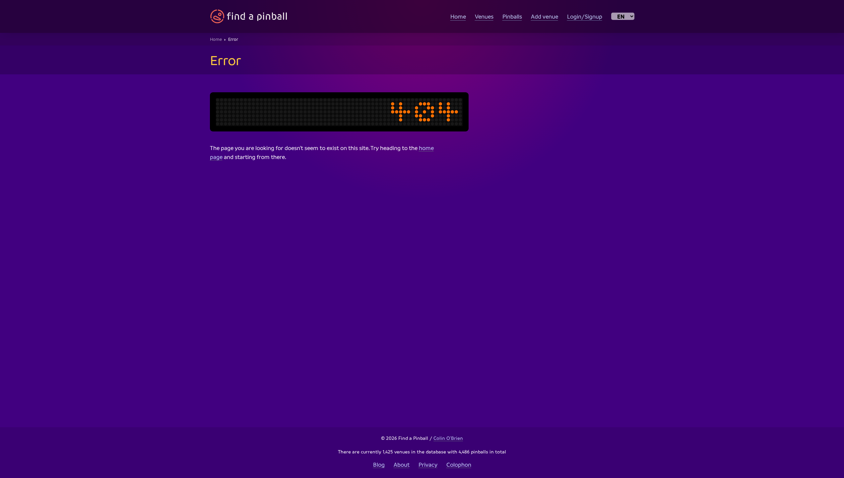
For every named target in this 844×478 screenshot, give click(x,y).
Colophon (458, 464)
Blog (379, 464)
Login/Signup (584, 16)
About (402, 464)
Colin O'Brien (448, 438)
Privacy (428, 464)
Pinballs (512, 16)
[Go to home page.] (249, 16)
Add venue (544, 16)
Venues (484, 16)
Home (458, 16)
